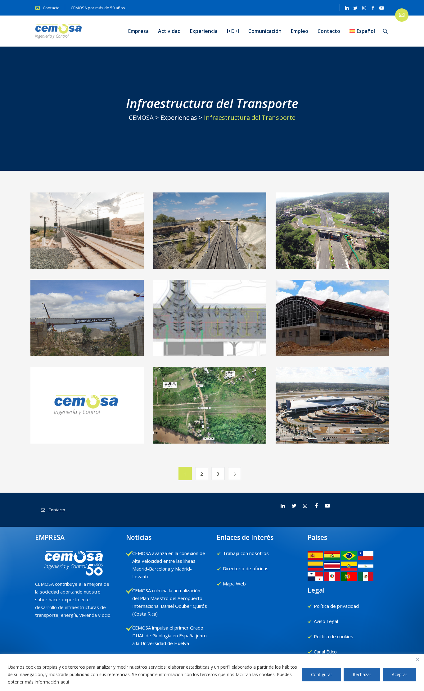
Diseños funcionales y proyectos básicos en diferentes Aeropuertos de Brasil (332, 431)
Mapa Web (234, 583)
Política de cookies (333, 636)
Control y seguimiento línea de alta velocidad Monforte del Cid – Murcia (87, 260)
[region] (212, 672)
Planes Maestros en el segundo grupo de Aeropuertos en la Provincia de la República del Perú (87, 431)
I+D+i (233, 31)
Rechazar (362, 674)
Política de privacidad (336, 606)
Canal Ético (325, 651)
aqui (65, 682)
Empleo (299, 31)
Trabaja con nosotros (246, 553)
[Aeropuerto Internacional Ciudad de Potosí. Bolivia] (210, 316)
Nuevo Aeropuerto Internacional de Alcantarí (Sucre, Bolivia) (332, 347)
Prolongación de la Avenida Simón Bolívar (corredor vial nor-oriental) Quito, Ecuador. (87, 347)
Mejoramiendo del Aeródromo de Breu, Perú (210, 431)
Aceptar (399, 674)
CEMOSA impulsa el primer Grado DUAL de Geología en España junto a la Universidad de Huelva (169, 635)
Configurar (321, 674)
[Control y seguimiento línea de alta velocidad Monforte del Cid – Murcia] (87, 229)
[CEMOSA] (58, 31)
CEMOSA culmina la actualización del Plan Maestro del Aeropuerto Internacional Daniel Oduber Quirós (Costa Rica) (169, 602)
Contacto (51, 8)
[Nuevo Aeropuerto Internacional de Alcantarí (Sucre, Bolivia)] (333, 316)
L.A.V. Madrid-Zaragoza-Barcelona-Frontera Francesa (210, 256)
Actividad (169, 31)
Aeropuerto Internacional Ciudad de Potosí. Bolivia (210, 347)
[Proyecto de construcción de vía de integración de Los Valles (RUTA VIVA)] (333, 225)
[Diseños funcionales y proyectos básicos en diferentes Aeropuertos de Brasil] (333, 403)
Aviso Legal (326, 621)
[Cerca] (417, 659)
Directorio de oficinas (245, 568)
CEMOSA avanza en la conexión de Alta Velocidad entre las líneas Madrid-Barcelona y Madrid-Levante (168, 565)
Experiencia (204, 31)
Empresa (138, 31)
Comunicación (265, 31)
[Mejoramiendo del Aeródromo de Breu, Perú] (210, 407)
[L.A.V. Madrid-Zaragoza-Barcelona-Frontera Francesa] (210, 233)
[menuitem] (362, 31)
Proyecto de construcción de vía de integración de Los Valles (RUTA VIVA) (332, 260)
